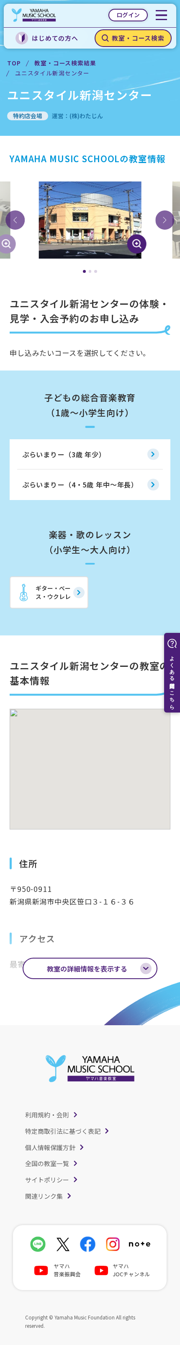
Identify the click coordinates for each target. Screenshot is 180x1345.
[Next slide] (165, 220)
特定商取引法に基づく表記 (62, 1131)
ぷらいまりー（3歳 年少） (64, 454)
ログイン (128, 14)
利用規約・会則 (47, 1114)
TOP (14, 63)
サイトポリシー (47, 1179)
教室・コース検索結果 (65, 63)
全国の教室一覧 (47, 1163)
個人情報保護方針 (50, 1147)
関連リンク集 (44, 1196)
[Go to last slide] (15, 220)
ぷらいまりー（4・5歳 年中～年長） (80, 484)
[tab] (84, 271)
